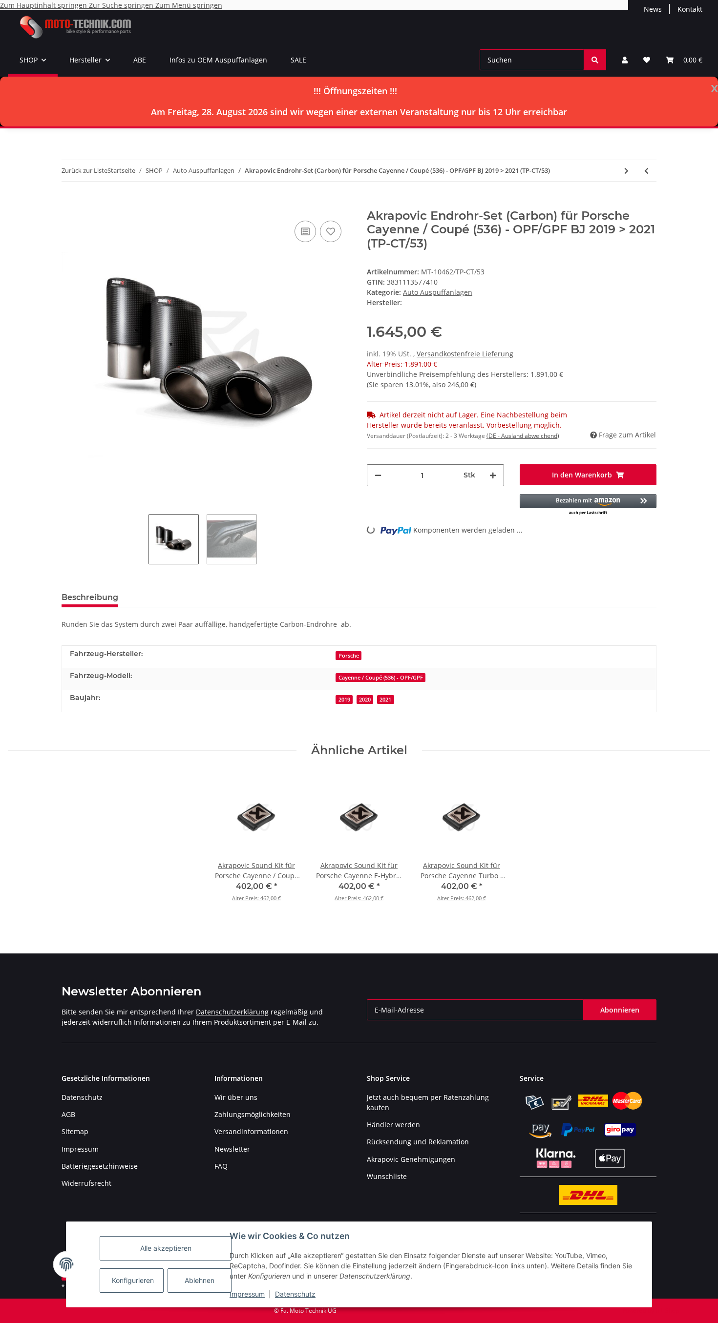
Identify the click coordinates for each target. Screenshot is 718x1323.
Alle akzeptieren (165, 1248)
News (653, 9)
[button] (624, 60)
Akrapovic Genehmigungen (411, 1159)
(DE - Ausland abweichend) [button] (522, 436)
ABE (139, 59)
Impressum (247, 1294)
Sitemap (75, 1131)
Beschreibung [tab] (90, 597)
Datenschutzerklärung (232, 1011)
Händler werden (393, 1124)
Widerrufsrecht (86, 1183)
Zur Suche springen (122, 5)
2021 (385, 699)
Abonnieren (619, 1009)
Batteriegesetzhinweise (100, 1166)
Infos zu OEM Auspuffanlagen (218, 59)
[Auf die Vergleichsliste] (305, 231)
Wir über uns (235, 1097)
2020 (365, 699)
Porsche (348, 655)
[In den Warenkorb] (69, 203)
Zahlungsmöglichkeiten (252, 1114)
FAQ (221, 1166)
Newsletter (232, 1149)
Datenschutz (295, 1294)
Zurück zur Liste (84, 170)
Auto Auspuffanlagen (437, 292)
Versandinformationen (251, 1131)
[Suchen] (595, 59)
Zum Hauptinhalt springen (44, 5)
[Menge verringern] (378, 475)
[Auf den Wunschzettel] (330, 231)
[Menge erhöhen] (493, 475)
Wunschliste (387, 1176)
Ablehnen (199, 1280)
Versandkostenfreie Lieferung (465, 353)
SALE (298, 59)
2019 (344, 699)
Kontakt (689, 9)
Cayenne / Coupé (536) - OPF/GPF (380, 677)
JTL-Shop (667, 1310)
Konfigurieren (133, 1280)
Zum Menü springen (188, 5)
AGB (68, 1114)
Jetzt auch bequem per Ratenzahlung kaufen (428, 1102)
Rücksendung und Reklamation (418, 1141)
